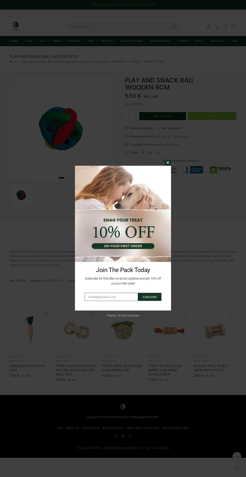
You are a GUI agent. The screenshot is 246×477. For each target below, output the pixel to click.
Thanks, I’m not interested (123, 315)
